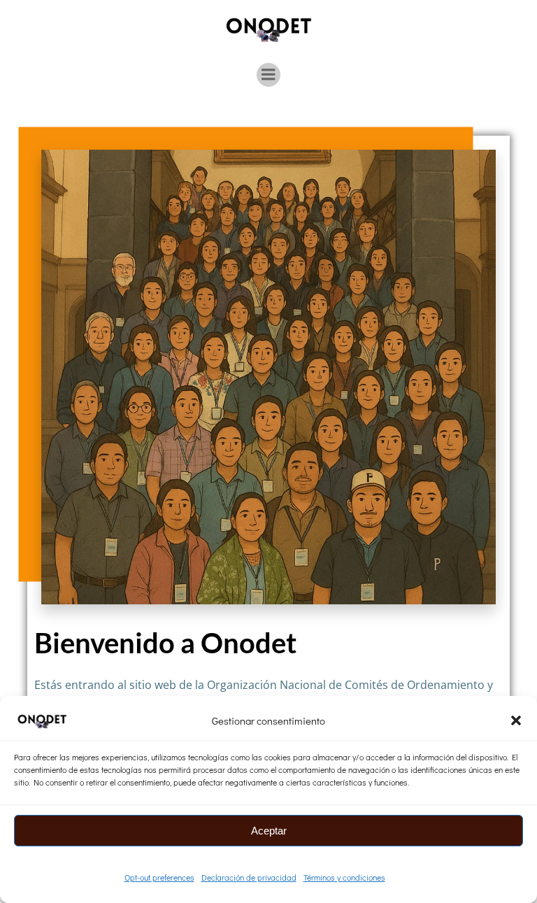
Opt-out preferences (159, 877)
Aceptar (269, 831)
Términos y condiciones (344, 877)
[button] (516, 720)
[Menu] (268, 75)
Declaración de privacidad (248, 877)
